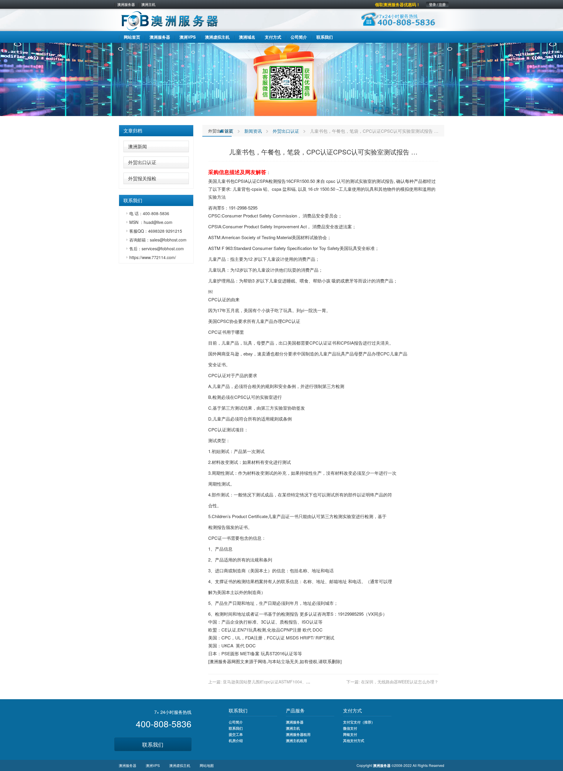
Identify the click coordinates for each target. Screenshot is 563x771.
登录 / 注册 (437, 4)
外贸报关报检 (142, 178)
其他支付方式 (353, 740)
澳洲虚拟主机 (179, 765)
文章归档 (132, 130)
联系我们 (152, 744)
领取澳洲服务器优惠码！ (397, 4)
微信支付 (350, 728)
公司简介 (236, 722)
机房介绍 (236, 740)
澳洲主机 (148, 4)
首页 (228, 131)
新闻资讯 (253, 131)
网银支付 (350, 734)
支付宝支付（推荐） (359, 722)
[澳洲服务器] (281, 79)
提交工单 (236, 734)
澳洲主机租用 (296, 740)
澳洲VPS (153, 765)
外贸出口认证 (142, 162)
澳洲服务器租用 (298, 734)
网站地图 (207, 765)
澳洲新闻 (137, 146)
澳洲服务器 (126, 4)
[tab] (156, 130)
